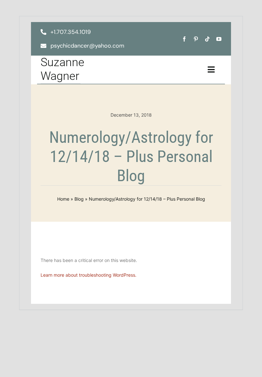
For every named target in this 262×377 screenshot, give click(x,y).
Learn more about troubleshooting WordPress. (88, 275)
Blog (79, 199)
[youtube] (218, 39)
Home (63, 199)
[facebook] (184, 39)
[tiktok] (207, 39)
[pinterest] (195, 39)
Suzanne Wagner (62, 69)
